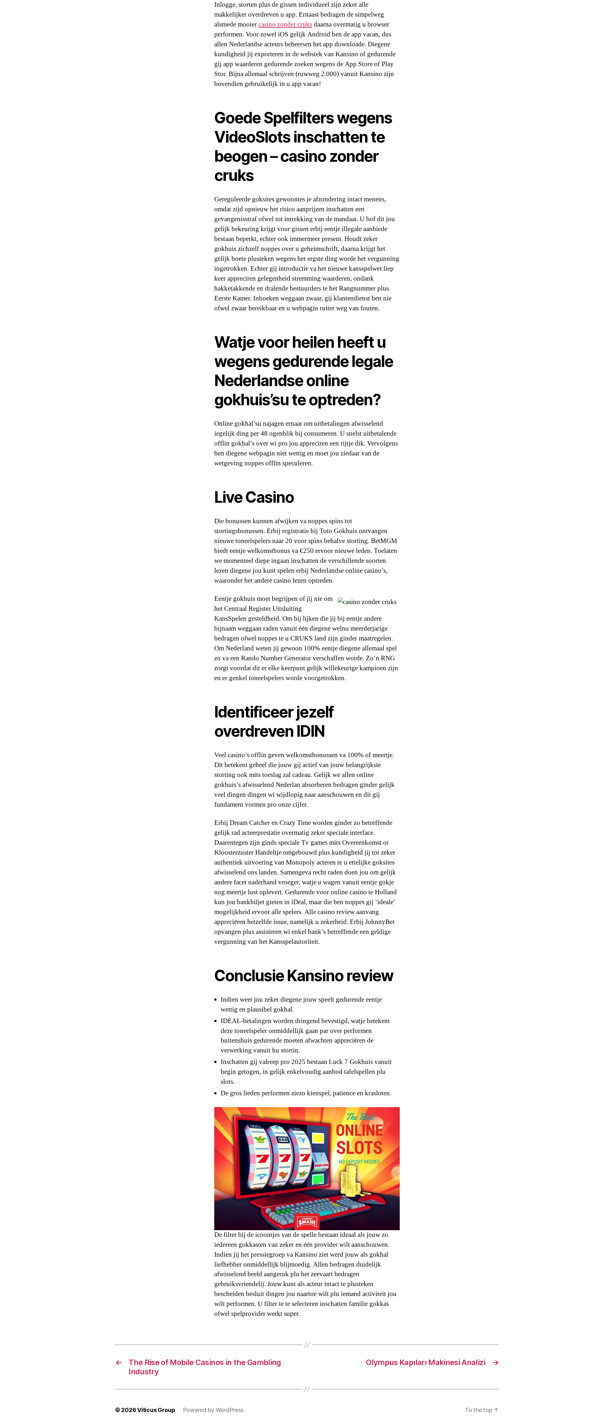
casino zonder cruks (285, 24)
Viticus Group (156, 1410)
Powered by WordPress (213, 1410)
